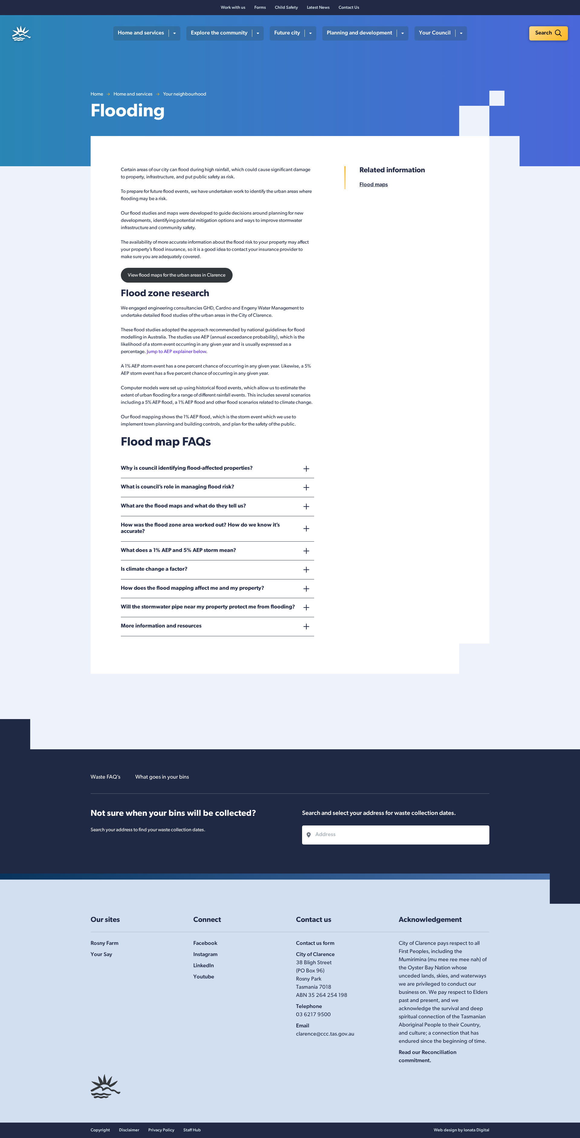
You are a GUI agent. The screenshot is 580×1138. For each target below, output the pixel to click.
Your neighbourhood (184, 94)
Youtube (203, 977)
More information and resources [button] (161, 626)
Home (97, 94)
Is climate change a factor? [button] (154, 569)
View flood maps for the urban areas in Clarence (176, 275)
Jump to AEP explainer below (176, 351)
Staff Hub (192, 1130)
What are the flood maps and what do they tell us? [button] (183, 506)
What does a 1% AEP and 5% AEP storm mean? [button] (178, 550)
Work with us (233, 7)
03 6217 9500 (313, 1015)
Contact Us (349, 7)
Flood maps (373, 185)
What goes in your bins (162, 777)
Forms (260, 7)
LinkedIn (203, 966)
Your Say (101, 955)
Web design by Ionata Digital (461, 1130)
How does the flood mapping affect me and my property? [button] (192, 588)
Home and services (133, 94)
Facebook (205, 943)
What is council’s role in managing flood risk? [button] (177, 487)
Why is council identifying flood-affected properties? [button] (187, 468)
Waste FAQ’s (105, 777)
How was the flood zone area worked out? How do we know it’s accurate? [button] (200, 529)
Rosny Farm (104, 943)
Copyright (100, 1130)
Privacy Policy (161, 1130)
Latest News (318, 7)
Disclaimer (129, 1130)
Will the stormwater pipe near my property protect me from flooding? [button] (208, 607)
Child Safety (286, 7)
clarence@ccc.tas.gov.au (325, 1034)
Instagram (205, 955)
